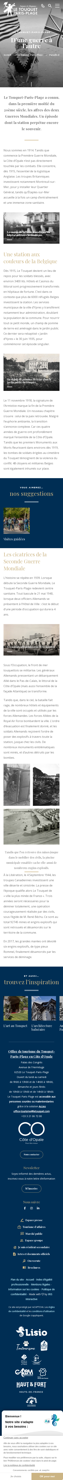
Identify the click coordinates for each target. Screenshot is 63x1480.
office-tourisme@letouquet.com (31, 1111)
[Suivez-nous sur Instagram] (31, 1208)
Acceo (42, 1106)
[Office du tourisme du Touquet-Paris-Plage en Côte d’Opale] (20, 9)
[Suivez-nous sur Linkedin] (38, 1208)
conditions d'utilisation (43, 1311)
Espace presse (34, 1220)
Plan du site (17, 1279)
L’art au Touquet (15, 1026)
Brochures (34, 1267)
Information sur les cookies (23, 1289)
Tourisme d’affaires (34, 1227)
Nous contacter (31, 1154)
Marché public (34, 1233)
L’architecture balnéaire (41, 1028)
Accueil (7, 54)
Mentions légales (40, 1284)
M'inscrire (31, 1188)
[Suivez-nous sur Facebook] (24, 1208)
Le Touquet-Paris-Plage (30, 54)
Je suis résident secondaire (34, 1247)
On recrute (33, 1260)
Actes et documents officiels (33, 1254)
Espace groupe (34, 1240)
